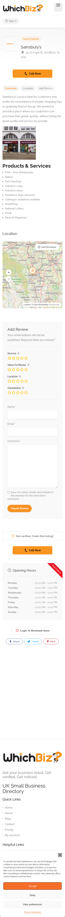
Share (16, 641)
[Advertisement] (32, 694)
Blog (8, 818)
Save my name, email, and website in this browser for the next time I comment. (31, 495)
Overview (11, 88)
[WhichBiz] (22, 8)
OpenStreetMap (41, 305)
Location (28, 88)
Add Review (46, 88)
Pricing (9, 829)
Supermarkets (31, 39)
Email (12, 424)
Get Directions (48, 247)
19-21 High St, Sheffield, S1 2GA (40, 55)
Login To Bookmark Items (35, 630)
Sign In (12, 21)
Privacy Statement (32, 912)
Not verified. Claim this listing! (34, 536)
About (8, 813)
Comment (14, 441)
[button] (60, 855)
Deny (33, 895)
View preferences (32, 904)
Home (8, 807)
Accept (32, 886)
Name (12, 407)
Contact (9, 824)
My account (12, 835)
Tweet (34, 641)
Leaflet (27, 305)
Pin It (52, 641)
